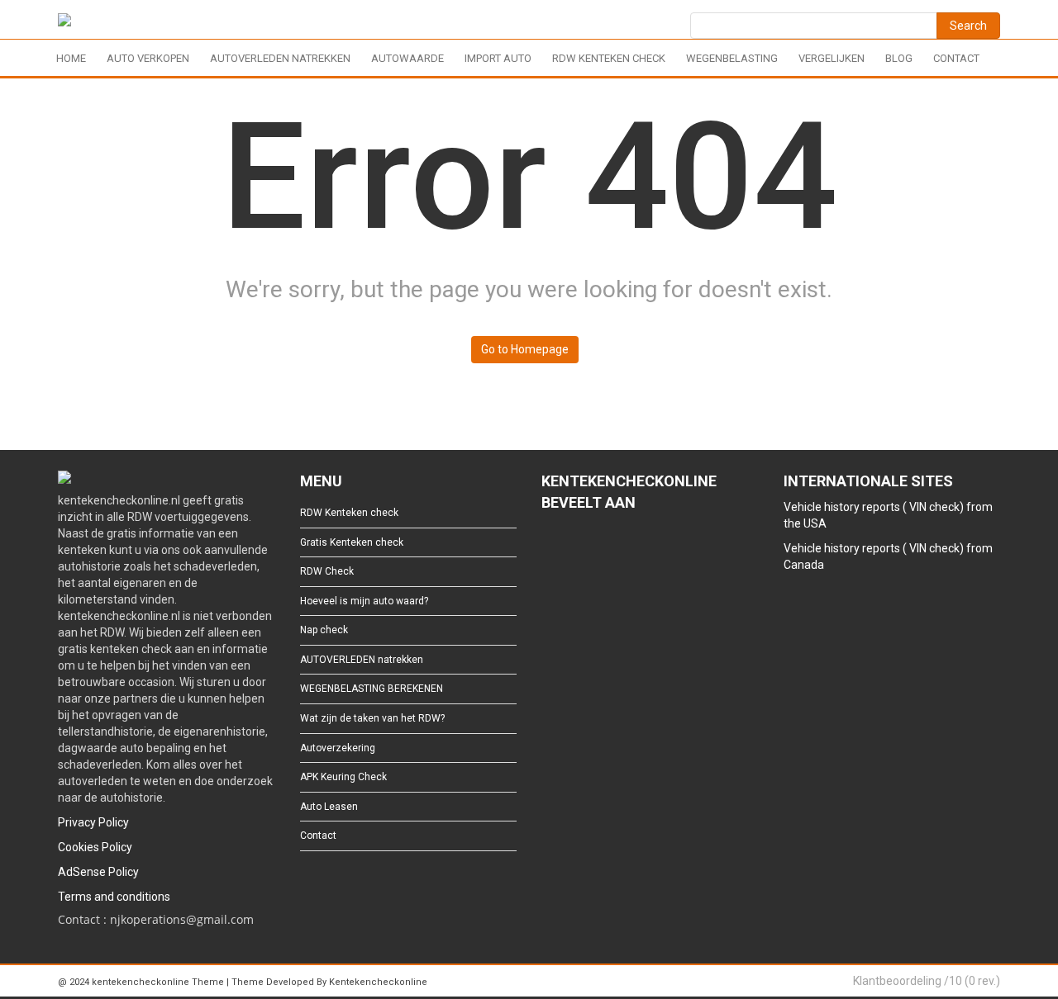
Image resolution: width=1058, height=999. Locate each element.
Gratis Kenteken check (351, 542)
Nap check (324, 630)
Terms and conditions (114, 896)
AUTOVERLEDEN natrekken (280, 58)
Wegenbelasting (732, 58)
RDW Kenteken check (608, 58)
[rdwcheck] (64, 23)
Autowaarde (407, 58)
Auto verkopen (148, 58)
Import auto (498, 58)
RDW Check (327, 571)
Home (71, 58)
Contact (956, 58)
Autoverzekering (337, 748)
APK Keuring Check (343, 777)
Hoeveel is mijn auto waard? (364, 601)
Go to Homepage (525, 349)
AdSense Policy (98, 871)
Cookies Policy (95, 847)
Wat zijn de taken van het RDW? (372, 718)
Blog (899, 58)
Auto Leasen (329, 806)
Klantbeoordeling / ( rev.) (926, 980)
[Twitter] (576, 548)
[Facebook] (549, 548)
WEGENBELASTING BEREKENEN (371, 688)
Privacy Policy (93, 822)
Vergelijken (831, 58)
